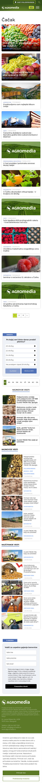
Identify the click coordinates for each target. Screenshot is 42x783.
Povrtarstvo (28, 506)
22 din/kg (9, 351)
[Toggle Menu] (37, 7)
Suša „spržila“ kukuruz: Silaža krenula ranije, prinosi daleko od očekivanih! (30, 517)
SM (17, 382)
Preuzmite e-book (21, 686)
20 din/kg (10, 346)
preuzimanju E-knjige (15, 677)
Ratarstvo (27, 491)
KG (33, 382)
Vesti (5, 131)
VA (29, 382)
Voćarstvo (7, 189)
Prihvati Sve (21, 773)
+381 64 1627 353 (13, 725)
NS (9, 382)
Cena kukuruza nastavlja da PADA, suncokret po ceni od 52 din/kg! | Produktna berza (31, 569)
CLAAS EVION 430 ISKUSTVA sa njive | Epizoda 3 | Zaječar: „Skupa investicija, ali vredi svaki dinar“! (31, 619)
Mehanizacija (28, 536)
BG (5, 382)
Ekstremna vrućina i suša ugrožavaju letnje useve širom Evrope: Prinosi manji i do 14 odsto (31, 484)
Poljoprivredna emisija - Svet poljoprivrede (29, 471)
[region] (21, 758)
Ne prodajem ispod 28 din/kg (17, 364)
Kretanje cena (7, 48)
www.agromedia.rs (9, 729)
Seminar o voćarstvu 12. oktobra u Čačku (21, 277)
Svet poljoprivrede (25, 2)
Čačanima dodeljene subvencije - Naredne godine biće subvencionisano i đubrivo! (20, 135)
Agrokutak (7, 102)
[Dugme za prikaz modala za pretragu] (39, 2)
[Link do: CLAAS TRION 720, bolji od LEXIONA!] (11, 535)
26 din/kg (9, 360)
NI (13, 382)
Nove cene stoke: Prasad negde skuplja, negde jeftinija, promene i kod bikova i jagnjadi (31, 601)
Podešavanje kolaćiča (21, 779)
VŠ (25, 382)
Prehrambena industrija (12, 161)
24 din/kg (10, 355)
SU (21, 382)
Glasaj (13, 371)
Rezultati (29, 371)
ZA (37, 382)
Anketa (9, 334)
